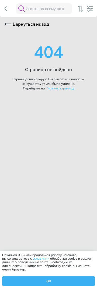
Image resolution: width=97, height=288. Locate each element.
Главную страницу (60, 88)
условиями (41, 258)
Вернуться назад (31, 24)
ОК (48, 281)
